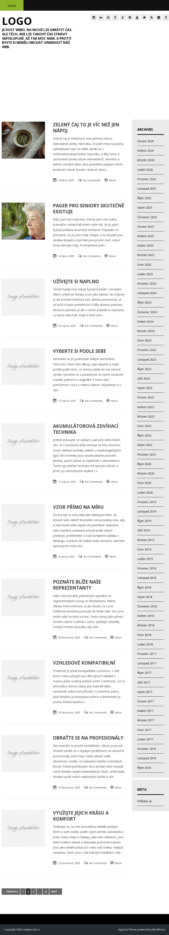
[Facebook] (166, 17)
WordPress (158, 929)
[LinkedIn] (101, 17)
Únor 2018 (144, 635)
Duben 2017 (145, 711)
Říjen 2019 (144, 521)
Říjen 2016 (144, 768)
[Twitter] (144, 17)
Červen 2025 (145, 227)
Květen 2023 (145, 407)
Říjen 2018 (144, 587)
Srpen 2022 (144, 445)
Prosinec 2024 (146, 283)
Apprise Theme (127, 929)
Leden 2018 (145, 644)
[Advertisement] (84, 86)
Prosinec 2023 (146, 350)
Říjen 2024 (144, 302)
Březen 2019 (145, 540)
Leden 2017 (145, 739)
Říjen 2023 (144, 369)
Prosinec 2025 (146, 179)
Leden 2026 (145, 170)
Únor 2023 (144, 426)
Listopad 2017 (146, 663)
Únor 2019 (144, 549)
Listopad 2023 (146, 359)
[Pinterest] (130, 17)
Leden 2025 (145, 274)
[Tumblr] (123, 17)
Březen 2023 (145, 416)
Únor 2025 (144, 265)
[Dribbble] (108, 17)
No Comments (92, 180)
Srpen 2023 (144, 388)
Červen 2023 (145, 397)
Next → (55, 891)
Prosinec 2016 (146, 749)
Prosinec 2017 (146, 654)
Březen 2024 (145, 331)
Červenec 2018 (147, 606)
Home (12, 6)
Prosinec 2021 (146, 454)
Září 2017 (143, 682)
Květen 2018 (145, 616)
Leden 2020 (145, 492)
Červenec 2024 (147, 312)
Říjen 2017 (144, 673)
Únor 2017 (144, 730)
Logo (17, 21)
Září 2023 (143, 378)
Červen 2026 (145, 141)
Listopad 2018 (146, 578)
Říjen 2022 (144, 435)
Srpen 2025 (144, 207)
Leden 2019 (145, 559)
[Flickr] (159, 17)
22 (46, 891)
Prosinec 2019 (146, 502)
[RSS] (151, 17)
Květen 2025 (145, 236)
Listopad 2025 (146, 188)
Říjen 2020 (144, 464)
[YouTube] (137, 17)
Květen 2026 (145, 150)
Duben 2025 (145, 245)
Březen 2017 (145, 720)
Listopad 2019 (146, 511)
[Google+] (115, 17)
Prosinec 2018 (146, 568)
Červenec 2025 (147, 217)
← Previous (11, 891)
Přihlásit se (144, 801)
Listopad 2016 (146, 758)
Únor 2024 (144, 340)
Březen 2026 (145, 160)
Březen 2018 (145, 625)
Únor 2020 (144, 483)
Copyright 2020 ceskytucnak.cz (22, 929)
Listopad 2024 (146, 293)
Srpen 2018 (144, 597)
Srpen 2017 (144, 692)
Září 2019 (143, 530)
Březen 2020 (145, 473)
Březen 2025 (145, 255)
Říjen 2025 (144, 198)
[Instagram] (94, 17)
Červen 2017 (145, 701)
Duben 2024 (145, 321)
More (112, 180)
